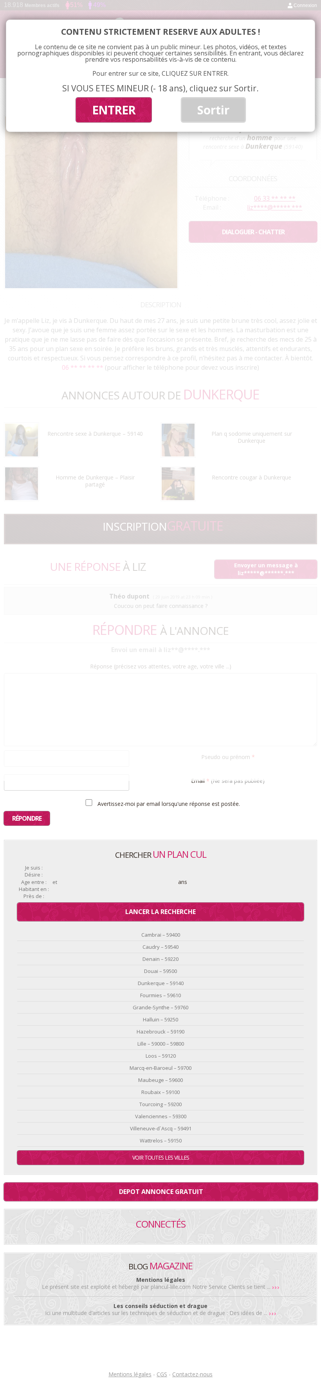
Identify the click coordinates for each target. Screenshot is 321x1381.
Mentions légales (160, 1279)
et (54, 882)
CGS (162, 1374)
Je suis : (34, 867)
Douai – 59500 (160, 971)
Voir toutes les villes (160, 1157)
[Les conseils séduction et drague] (272, 1313)
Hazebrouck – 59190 (160, 1031)
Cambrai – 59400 (160, 934)
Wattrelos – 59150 (161, 1140)
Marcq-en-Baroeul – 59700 (160, 1067)
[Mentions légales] (276, 1286)
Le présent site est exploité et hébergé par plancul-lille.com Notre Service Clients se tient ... (157, 1286)
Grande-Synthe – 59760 (160, 1007)
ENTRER (113, 110)
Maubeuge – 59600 (160, 1079)
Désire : (34, 874)
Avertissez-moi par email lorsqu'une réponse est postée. (168, 803)
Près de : (33, 896)
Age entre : (34, 882)
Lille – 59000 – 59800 (160, 1043)
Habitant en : (34, 889)
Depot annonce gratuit (161, 1191)
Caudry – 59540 (160, 946)
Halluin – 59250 (160, 1019)
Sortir (213, 110)
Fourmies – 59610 (160, 995)
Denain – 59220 (160, 958)
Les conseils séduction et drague (160, 1306)
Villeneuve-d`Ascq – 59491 (160, 1128)
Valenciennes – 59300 (160, 1116)
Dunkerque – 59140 (161, 983)
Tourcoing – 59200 (160, 1104)
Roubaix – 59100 (160, 1092)
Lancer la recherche (160, 911)
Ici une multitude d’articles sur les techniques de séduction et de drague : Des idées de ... (157, 1313)
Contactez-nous (192, 1374)
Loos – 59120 (161, 1055)
